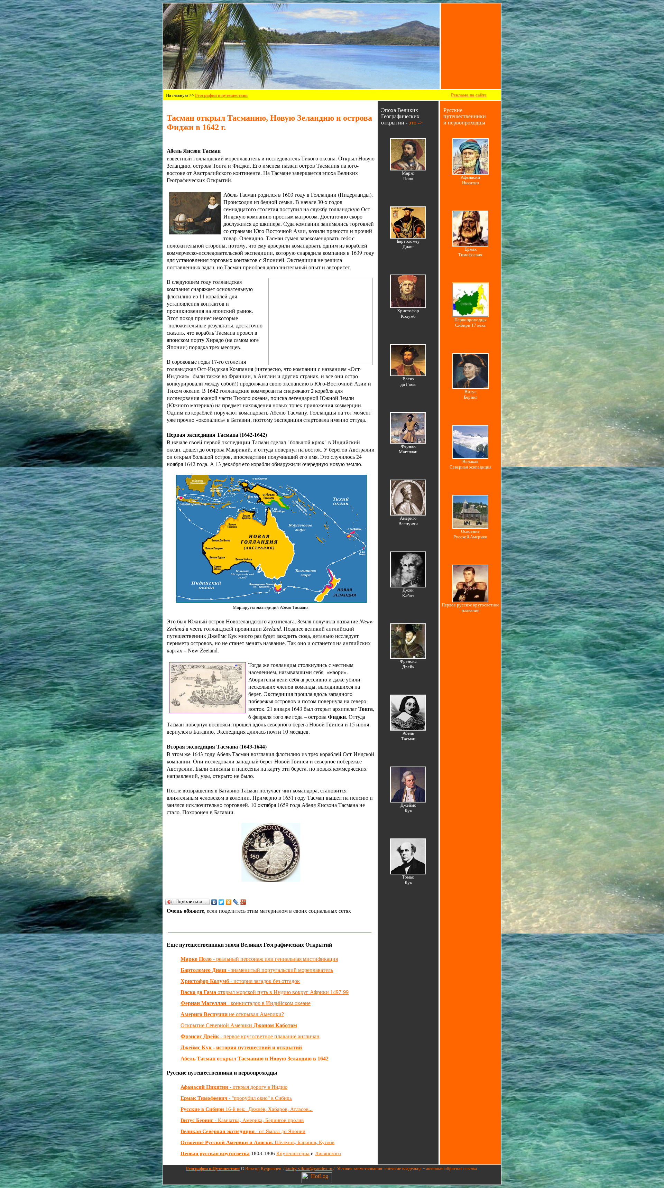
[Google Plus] (243, 902)
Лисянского (328, 1153)
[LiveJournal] (236, 902)
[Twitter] (221, 902)
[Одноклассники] (228, 902)
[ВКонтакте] (214, 902)
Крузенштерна (293, 1153)
